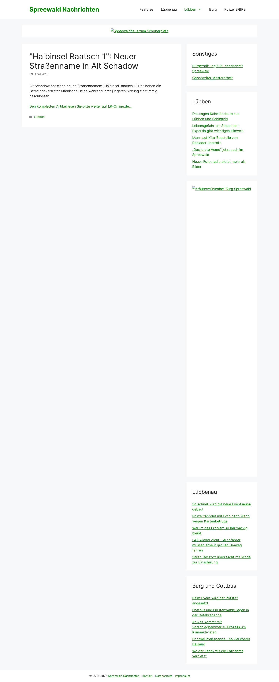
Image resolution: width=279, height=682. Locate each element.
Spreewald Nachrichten (64, 9)
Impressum (182, 676)
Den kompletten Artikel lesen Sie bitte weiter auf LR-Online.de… (80, 106)
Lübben (190, 9)
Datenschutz (163, 676)
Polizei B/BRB (235, 9)
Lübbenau (169, 9)
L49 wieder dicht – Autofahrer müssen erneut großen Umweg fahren (217, 545)
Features (146, 9)
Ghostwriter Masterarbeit (212, 78)
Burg (213, 9)
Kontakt (147, 676)
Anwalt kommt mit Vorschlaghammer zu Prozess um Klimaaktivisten (219, 627)
